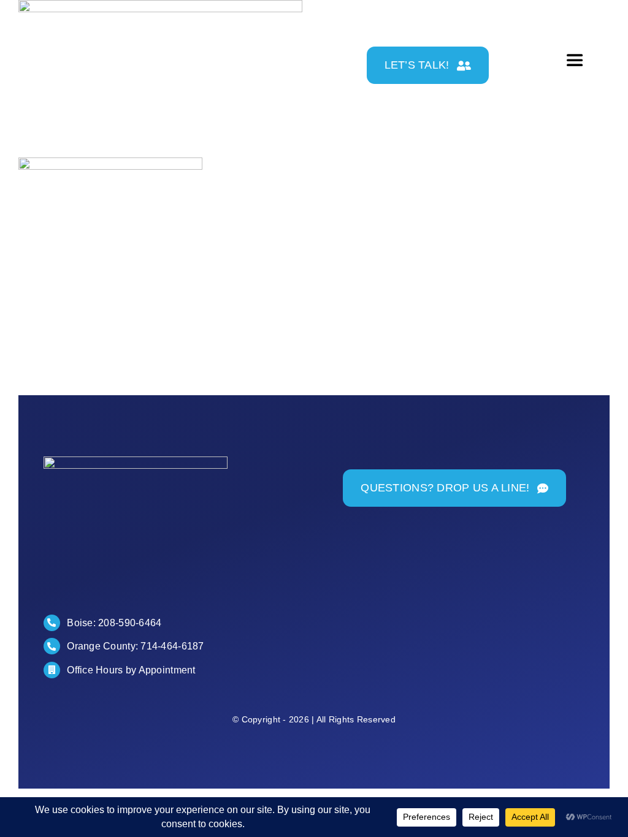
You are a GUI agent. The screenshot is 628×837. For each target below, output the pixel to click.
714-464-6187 (172, 646)
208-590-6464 (129, 623)
